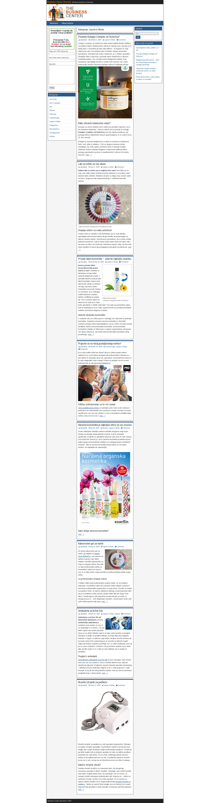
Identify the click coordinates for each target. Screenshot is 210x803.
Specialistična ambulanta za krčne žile (92, 660)
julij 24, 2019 (94, 428)
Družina (105, 428)
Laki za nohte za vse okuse (92, 163)
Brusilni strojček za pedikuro (92, 682)
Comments (122, 40)
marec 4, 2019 (95, 685)
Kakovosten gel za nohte (90, 543)
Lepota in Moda (109, 40)
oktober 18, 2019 (96, 347)
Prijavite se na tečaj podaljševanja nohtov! (99, 343)
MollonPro (106, 363)
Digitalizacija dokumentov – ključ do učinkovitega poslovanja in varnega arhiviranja (147, 62)
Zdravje (117, 614)
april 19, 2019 (95, 614)
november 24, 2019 (97, 262)
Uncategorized (54, 133)
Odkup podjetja (67, 23)
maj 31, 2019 (94, 547)
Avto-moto (53, 99)
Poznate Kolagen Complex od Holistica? (99, 36)
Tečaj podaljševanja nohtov (88, 408)
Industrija (52, 114)
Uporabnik (83, 40)
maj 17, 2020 (94, 167)
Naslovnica (54, 23)
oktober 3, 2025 (95, 40)
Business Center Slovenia (59, 1)
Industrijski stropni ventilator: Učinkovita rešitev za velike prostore (146, 71)
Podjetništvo (53, 125)
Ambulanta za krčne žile (90, 610)
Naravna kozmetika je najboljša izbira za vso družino (105, 424)
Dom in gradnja (54, 103)
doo (50, 107)
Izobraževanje (110, 347)
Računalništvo (54, 129)
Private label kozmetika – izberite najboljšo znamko (104, 258)
